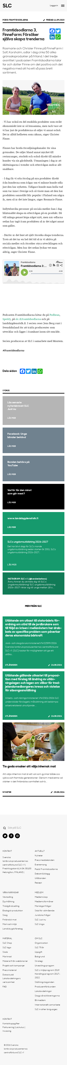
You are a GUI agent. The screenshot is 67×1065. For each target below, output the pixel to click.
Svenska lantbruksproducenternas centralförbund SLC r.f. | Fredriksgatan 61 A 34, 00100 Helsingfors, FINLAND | (17, 865)
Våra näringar (11, 893)
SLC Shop (7, 943)
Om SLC (38, 939)
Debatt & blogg (42, 874)
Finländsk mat (10, 920)
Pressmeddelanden (44, 860)
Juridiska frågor (43, 915)
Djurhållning (8, 902)
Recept (38, 883)
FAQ (5, 987)
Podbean (54, 315)
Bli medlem (40, 1000)
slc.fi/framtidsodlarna (28, 319)
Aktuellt (40, 851)
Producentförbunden (45, 987)
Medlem (39, 893)
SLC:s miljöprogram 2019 (47, 970)
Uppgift (38, 952)
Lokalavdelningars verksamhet (12, 980)
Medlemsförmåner (44, 902)
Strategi (39, 961)
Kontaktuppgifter (11, 1024)
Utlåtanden (11, 665)
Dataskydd (8, 975)
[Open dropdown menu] (62, 5)
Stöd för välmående (44, 911)
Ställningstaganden (44, 982)
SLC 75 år (39, 948)
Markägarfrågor (43, 906)
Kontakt (7, 851)
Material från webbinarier (15, 961)
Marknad (7, 957)
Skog (5, 915)
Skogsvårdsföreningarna (47, 996)
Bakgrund (40, 957)
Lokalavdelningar (43, 991)
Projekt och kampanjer (14, 966)
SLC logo (7, 948)
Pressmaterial (10, 970)
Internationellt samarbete (47, 1005)
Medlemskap (41, 897)
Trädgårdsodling (11, 906)
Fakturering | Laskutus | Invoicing (14, 1029)
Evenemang (41, 865)
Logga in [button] (54, 6)
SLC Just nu (40, 920)
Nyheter (7, 792)
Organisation (41, 943)
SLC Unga (39, 924)
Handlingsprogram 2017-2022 (47, 976)
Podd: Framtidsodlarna (15, 20)
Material (7, 939)
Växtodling (8, 897)
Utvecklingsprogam (44, 966)
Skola (5, 952)
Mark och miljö (10, 924)
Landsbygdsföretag (13, 929)
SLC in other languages (46, 1009)
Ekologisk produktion (13, 911)
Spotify (7, 319)
